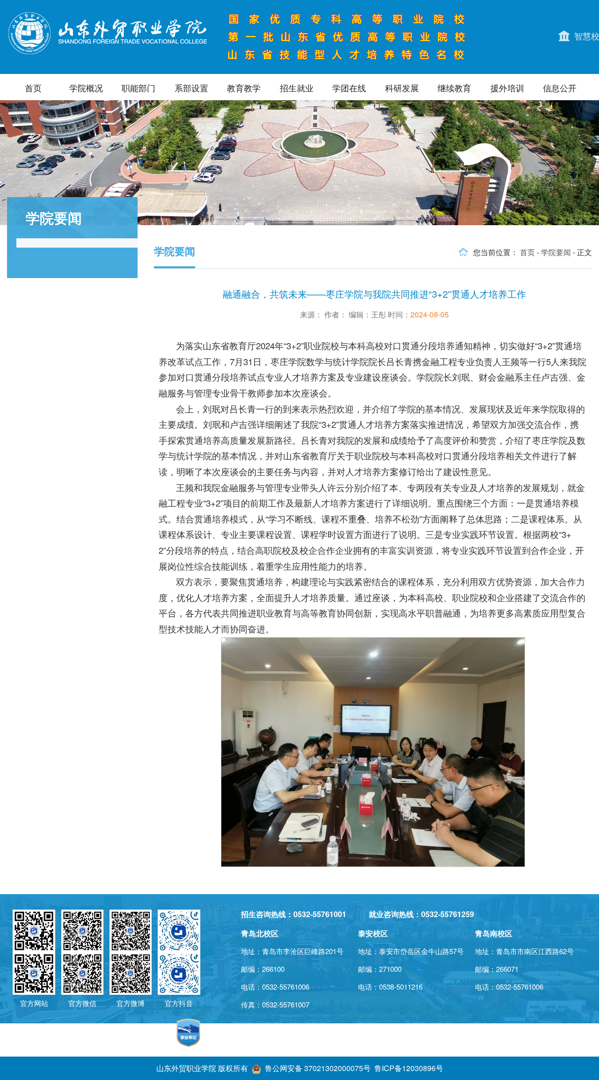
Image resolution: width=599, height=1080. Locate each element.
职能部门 (138, 87)
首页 (33, 87)
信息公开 (560, 87)
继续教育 (454, 87)
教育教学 (244, 87)
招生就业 (297, 87)
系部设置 (191, 87)
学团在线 (349, 87)
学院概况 (86, 87)
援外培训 (507, 87)
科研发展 (402, 87)
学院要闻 (556, 252)
